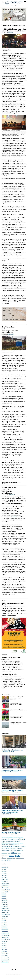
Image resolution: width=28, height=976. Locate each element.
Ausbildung (15, 837)
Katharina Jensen (5, 844)
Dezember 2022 (5, 958)
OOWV (9, 853)
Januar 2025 (5, 906)
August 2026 (5, 867)
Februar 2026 (5, 879)
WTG (9, 860)
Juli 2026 (4, 869)
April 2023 (4, 949)
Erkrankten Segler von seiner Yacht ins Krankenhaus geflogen (18, 723)
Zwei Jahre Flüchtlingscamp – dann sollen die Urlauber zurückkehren (14, 30)
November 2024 (5, 910)
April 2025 (4, 900)
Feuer (6, 839)
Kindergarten (11, 844)
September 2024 (6, 914)
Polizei (14, 852)
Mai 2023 (4, 947)
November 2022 (5, 960)
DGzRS (3, 839)
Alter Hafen (4, 837)
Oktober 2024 (5, 912)
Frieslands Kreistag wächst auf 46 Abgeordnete (11, 658)
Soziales (11, 856)
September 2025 (6, 890)
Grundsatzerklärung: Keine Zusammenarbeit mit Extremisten (11, 675)
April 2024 (4, 925)
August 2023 (5, 941)
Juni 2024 (4, 920)
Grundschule (17, 841)
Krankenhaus (23, 846)
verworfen (15, 516)
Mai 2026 (4, 873)
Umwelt (14, 858)
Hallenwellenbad (6, 843)
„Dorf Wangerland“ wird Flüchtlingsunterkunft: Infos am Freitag (10, 330)
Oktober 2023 (5, 937)
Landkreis (19, 848)
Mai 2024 (4, 923)
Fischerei (17, 839)
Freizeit (22, 839)
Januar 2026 (5, 881)
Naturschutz (4, 853)
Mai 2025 (4, 898)
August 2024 (5, 916)
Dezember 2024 (5, 908)
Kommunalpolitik (7, 846)
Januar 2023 (5, 955)
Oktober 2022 (5, 962)
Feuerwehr (11, 839)
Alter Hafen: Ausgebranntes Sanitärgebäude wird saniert (16, 704)
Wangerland (11, 32)
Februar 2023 (5, 953)
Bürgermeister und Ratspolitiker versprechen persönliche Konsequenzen (17, 698)
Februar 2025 (5, 904)
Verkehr (18, 858)
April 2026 (4, 875)
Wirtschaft (4, 860)
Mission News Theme (10, 974)
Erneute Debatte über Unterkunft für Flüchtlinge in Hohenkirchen (9, 490)
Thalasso (4, 858)
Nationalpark (20, 850)
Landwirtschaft (4, 850)
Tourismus (9, 858)
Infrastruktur (16, 843)
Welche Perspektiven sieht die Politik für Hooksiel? (13, 604)
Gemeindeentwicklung (10, 841)
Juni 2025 (4, 896)
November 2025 (5, 885)
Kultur (4, 848)
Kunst (7, 848)
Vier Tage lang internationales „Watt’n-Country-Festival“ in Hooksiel (18, 710)
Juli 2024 (4, 918)
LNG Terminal (13, 850)
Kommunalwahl (16, 846)
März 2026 (4, 877)
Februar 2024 (5, 929)
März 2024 (4, 927)
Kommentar (17, 844)
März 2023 (4, 951)
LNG (8, 850)
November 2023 (5, 935)
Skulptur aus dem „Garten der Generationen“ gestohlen (16, 717)
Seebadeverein (5, 856)
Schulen (19, 853)
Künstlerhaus (13, 848)
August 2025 (5, 892)
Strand (21, 856)
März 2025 (4, 902)
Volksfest (22, 858)
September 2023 (6, 939)
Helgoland (12, 843)
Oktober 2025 (5, 887)
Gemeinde (4, 841)
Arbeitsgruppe (9, 837)
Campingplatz (20, 837)
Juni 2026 (4, 871)
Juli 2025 (4, 894)
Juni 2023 (4, 945)
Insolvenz (21, 843)
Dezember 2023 (5, 933)
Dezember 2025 (5, 883)
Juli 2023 (4, 943)
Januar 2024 (5, 931)
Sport (17, 855)
